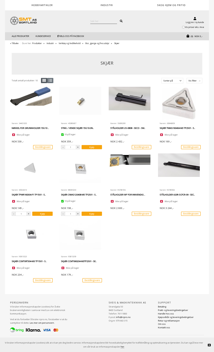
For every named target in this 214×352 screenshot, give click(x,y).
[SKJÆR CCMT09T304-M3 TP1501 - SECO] (31, 236)
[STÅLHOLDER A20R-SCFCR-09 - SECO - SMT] (179, 170)
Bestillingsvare (43, 147)
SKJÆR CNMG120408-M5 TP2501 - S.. (79, 194)
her (122, 346)
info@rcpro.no (123, 317)
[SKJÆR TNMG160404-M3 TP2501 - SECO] (179, 103)
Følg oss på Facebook (71, 36)
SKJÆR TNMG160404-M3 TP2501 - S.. (177, 128)
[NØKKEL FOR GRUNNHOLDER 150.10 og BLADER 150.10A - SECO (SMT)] (31, 103)
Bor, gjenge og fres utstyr (97, 43)
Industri (50, 43)
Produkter (37, 43)
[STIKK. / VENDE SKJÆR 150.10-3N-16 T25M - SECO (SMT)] (80, 103)
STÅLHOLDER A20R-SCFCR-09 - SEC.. (177, 194)
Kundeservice (43, 36)
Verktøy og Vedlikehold (70, 43)
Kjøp (91, 147)
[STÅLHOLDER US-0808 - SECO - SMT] (129, 103)
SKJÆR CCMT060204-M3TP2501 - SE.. (79, 261)
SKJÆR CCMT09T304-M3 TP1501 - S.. (29, 261)
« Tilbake (14, 43)
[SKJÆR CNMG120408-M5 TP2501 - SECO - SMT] (80, 170)
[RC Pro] (23, 21)
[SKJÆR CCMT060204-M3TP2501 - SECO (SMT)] (80, 236)
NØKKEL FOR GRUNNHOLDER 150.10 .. (30, 128)
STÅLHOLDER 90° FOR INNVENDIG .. (127, 194)
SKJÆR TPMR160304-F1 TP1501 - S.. (29, 194)
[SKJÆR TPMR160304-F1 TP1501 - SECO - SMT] (31, 170)
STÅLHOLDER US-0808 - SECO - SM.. (127, 128)
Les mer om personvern (42, 322)
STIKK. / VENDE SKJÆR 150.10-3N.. (77, 128)
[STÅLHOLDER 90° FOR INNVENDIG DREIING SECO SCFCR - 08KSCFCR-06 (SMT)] (129, 170)
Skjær (116, 43)
